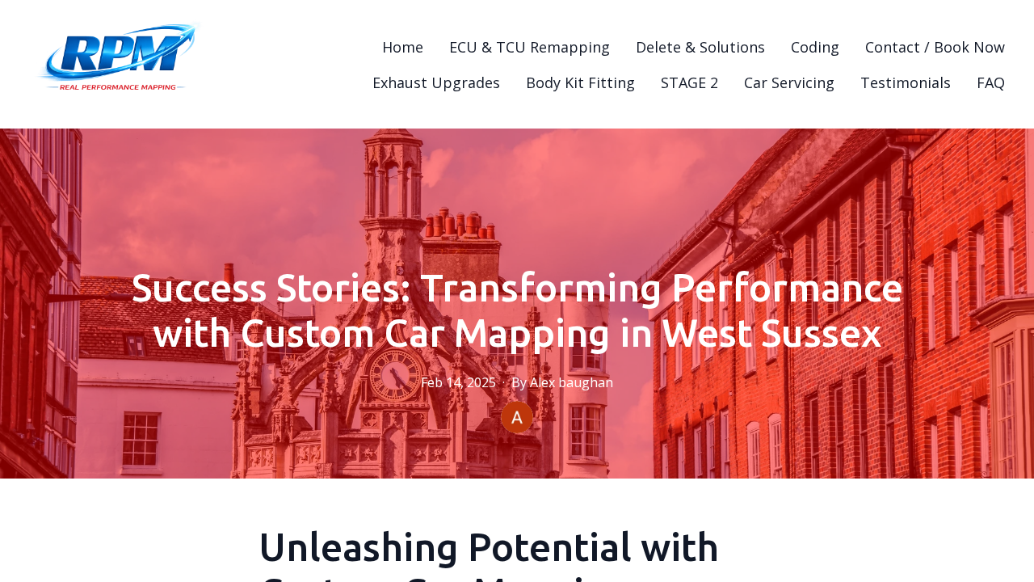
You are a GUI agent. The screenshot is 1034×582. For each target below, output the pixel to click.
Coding (815, 47)
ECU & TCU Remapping (529, 47)
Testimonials (905, 82)
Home (402, 47)
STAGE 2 (689, 82)
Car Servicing (789, 82)
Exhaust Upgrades (436, 82)
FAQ (991, 82)
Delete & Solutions (700, 47)
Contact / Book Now (935, 47)
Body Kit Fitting (580, 82)
